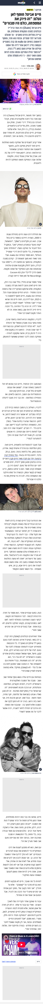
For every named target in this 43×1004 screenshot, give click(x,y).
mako (23, 66)
